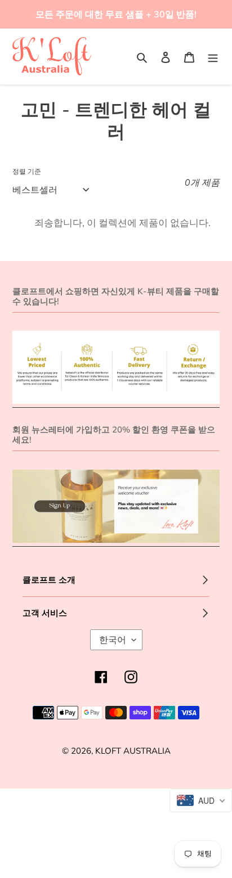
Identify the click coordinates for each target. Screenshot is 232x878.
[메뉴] (213, 56)
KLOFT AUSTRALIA (133, 750)
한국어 (112, 639)
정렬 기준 (26, 171)
